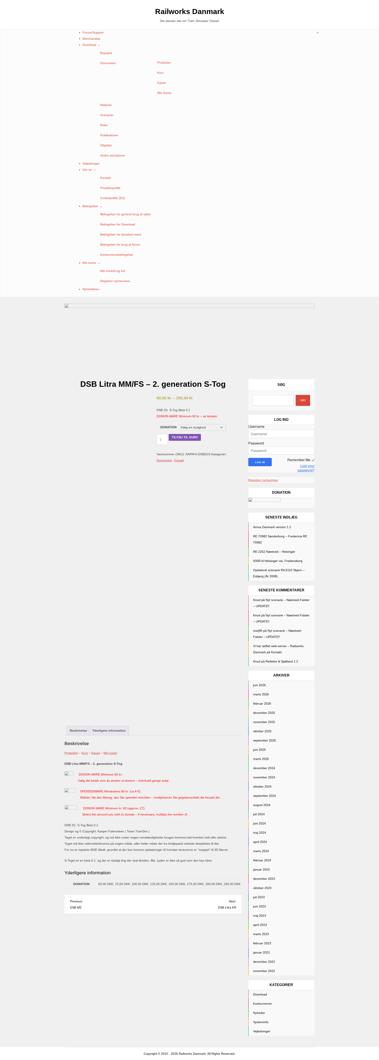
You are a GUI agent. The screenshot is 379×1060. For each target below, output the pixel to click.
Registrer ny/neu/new (115, 281)
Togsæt (179, 460)
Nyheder (259, 1013)
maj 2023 (259, 915)
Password (256, 443)
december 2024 (264, 768)
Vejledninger (91, 163)
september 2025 (264, 740)
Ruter (104, 125)
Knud (256, 600)
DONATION (168, 427)
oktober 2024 (262, 786)
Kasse (161, 83)
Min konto (89, 263)
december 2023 (264, 878)
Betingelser (90, 206)
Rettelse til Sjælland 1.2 (282, 661)
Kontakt (105, 178)
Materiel (105, 105)
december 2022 (264, 961)
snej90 (257, 630)
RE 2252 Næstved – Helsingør (274, 551)
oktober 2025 (262, 731)
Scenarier (107, 115)
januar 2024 (261, 869)
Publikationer (109, 135)
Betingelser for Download (117, 224)
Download (89, 45)
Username (256, 426)
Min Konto (164, 93)
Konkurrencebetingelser (116, 254)
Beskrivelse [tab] (78, 730)
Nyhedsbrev (90, 289)
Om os (87, 169)
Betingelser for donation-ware (120, 234)
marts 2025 (261, 759)
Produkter (164, 62)
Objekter (106, 145)
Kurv (160, 72)
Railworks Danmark (189, 11)
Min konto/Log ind (112, 271)
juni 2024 (259, 823)
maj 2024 (259, 832)
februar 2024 (262, 860)
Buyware (106, 53)
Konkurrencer (262, 1003)
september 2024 (264, 795)
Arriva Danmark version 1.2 (272, 527)
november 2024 (264, 777)
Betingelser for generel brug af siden (125, 214)
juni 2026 (259, 685)
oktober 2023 (262, 888)
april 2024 (260, 842)
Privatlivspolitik (110, 188)
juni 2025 (259, 749)
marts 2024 (261, 851)
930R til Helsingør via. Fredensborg (277, 561)
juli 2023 (259, 897)
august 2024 (261, 805)
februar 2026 (262, 703)
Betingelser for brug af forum (120, 244)
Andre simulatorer (112, 155)
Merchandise (91, 38)
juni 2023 (259, 906)
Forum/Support (93, 32)
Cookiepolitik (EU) (112, 198)
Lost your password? (306, 468)
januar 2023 (261, 952)
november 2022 (264, 971)
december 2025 (264, 712)
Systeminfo (260, 1022)
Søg (281, 385)
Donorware (108, 63)
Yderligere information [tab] (109, 730)
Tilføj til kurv (185, 437)
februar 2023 (262, 943)
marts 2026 (261, 694)
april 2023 (260, 925)
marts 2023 (261, 934)
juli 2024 (259, 814)
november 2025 (264, 722)
